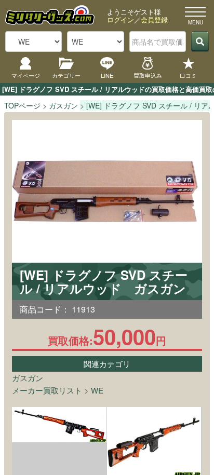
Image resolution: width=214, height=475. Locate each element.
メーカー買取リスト (47, 390)
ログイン (120, 19)
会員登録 (154, 19)
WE (97, 390)
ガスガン (27, 377)
